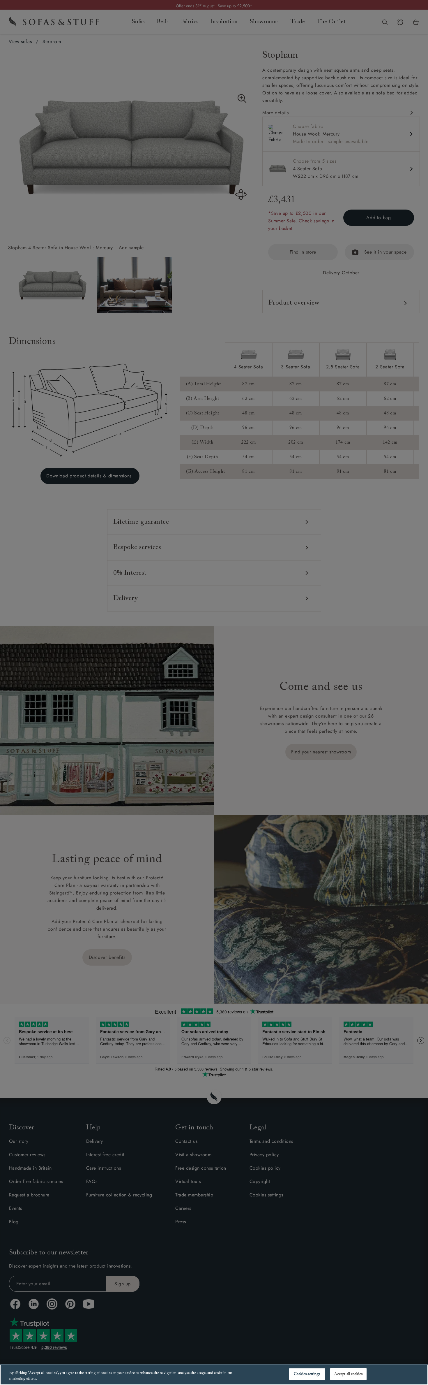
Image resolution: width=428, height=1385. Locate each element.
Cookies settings (307, 1374)
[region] (214, 1374)
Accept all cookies (348, 1374)
